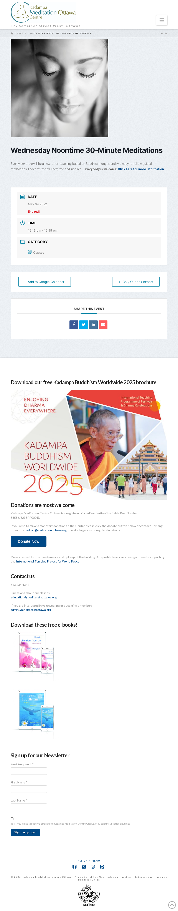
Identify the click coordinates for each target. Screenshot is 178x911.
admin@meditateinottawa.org (46, 530)
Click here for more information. (141, 169)
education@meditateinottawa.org (34, 597)
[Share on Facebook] (73, 324)
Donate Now (28, 541)
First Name (19, 782)
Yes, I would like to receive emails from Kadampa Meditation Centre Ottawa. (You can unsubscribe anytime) (70, 823)
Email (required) (22, 764)
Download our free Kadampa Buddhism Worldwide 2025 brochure (83, 382)
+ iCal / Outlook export (136, 282)
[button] (161, 20)
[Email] (103, 324)
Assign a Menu (89, 860)
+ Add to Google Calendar (44, 282)
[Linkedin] (93, 324)
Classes (38, 252)
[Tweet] (83, 324)
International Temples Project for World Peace (47, 561)
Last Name (19, 800)
